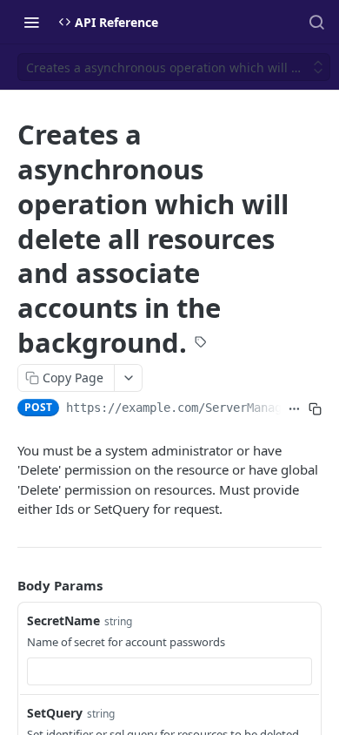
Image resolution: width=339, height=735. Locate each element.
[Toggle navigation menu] (31, 22)
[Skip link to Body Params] (5, 585)
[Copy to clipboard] (315, 409)
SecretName (63, 620)
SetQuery (55, 713)
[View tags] (200, 344)
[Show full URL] (294, 409)
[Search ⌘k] (316, 22)
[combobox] (169, 671)
